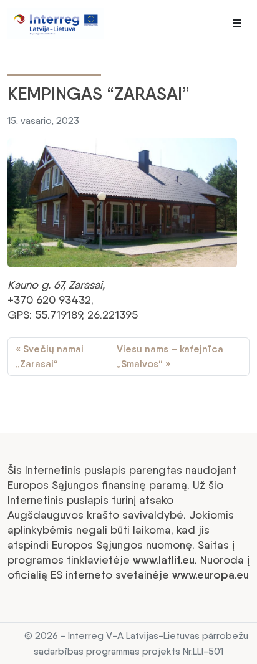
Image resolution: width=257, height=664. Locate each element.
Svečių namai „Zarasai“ (50, 356)
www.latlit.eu (164, 560)
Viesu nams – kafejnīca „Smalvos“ (170, 356)
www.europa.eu (210, 575)
